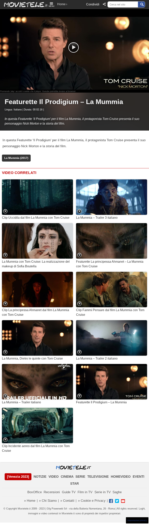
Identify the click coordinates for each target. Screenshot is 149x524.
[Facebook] (111, 501)
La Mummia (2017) (16, 158)
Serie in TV (102, 492)
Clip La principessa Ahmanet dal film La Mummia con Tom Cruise (35, 312)
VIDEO (54, 476)
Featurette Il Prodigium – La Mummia (101, 402)
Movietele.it (24, 4)
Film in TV (85, 492)
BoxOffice (34, 492)
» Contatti (67, 500)
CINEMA (67, 476)
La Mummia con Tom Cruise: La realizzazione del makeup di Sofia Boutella (36, 264)
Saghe (117, 492)
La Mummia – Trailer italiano (21, 402)
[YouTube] (123, 501)
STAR (74, 483)
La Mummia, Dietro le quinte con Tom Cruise (32, 358)
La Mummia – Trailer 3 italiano (97, 217)
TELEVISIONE (98, 476)
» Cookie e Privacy (92, 500)
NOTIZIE (40, 476)
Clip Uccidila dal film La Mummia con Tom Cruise (35, 217)
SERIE (80, 476)
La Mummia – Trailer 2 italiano (97, 358)
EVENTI (138, 476)
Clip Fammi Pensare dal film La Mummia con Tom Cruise (110, 312)
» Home (29, 500)
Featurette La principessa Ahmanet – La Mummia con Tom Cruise (109, 264)
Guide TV (68, 492)
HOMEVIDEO (121, 476)
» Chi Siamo (48, 500)
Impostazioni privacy (137, 520)
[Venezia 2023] (18, 476)
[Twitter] (117, 501)
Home (61, 4)
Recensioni (52, 492)
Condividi (92, 4)
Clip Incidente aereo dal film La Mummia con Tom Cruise (36, 448)
